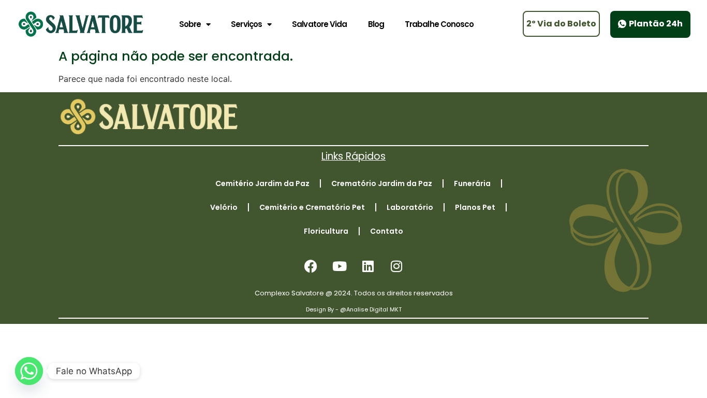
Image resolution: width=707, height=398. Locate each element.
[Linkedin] (368, 266)
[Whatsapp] (29, 371)
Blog (376, 24)
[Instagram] (396, 266)
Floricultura (326, 231)
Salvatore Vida (319, 24)
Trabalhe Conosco (439, 24)
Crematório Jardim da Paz (381, 183)
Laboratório (410, 207)
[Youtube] (339, 266)
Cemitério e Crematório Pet (312, 207)
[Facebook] (311, 266)
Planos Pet (475, 207)
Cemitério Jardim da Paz (262, 183)
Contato (386, 231)
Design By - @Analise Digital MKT (354, 309)
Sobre (190, 24)
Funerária (472, 183)
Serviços (246, 24)
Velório (224, 207)
